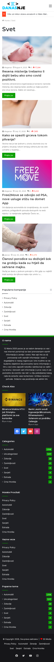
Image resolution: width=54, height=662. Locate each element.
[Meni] (50, 7)
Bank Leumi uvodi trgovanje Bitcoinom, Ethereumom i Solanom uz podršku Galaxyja (40, 415)
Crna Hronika (10, 329)
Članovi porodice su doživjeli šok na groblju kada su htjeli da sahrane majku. (26, 263)
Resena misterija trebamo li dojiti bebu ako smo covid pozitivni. (23, 75)
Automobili (9, 302)
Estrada (7, 325)
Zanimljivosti (9, 311)
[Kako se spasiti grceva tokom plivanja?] (27, 114)
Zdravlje (7, 307)
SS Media (47, 639)
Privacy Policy (10, 298)
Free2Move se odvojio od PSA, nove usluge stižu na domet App (25, 199)
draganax (8, 67)
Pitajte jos (8, 95)
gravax (7, 255)
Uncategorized (10, 454)
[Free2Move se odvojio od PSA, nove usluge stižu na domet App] (27, 174)
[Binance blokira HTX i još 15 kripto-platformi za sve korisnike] (13, 399)
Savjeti (7, 320)
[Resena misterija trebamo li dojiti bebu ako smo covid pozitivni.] (27, 50)
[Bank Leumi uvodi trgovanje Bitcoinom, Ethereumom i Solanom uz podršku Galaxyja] (40, 399)
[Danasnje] (13, 5)
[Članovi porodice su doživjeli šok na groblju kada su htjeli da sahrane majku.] (27, 238)
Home (7, 20)
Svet (6, 316)
